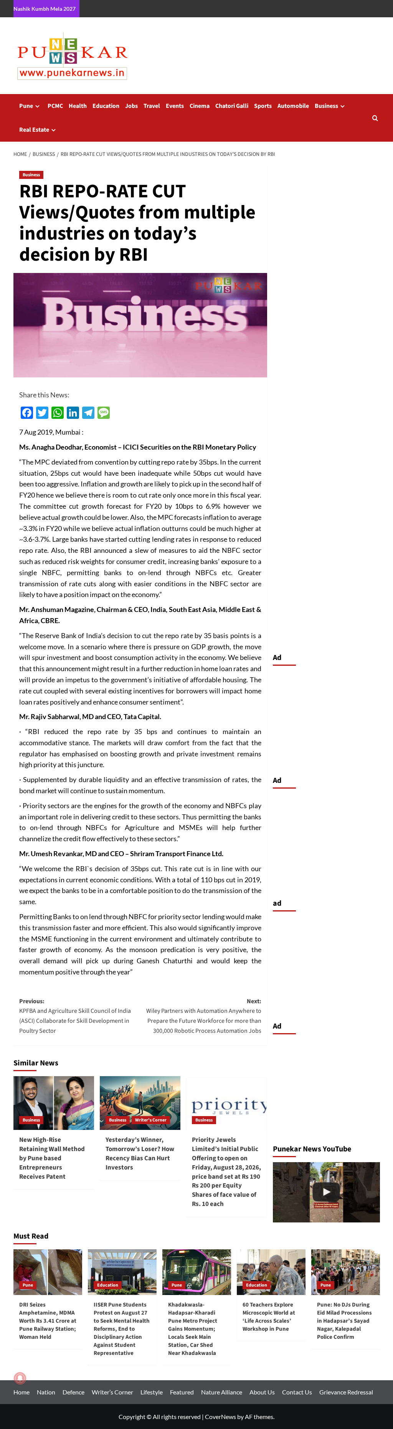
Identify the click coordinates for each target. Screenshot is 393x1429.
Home (21, 1392)
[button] (375, 118)
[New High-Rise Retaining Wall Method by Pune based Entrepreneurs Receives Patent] (53, 1103)
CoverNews (220, 1416)
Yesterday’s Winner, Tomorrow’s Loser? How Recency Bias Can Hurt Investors (140, 1153)
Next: (203, 1016)
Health (78, 106)
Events (175, 106)
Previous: (75, 1016)
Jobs (131, 106)
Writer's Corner (151, 1120)
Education (105, 106)
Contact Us (297, 1392)
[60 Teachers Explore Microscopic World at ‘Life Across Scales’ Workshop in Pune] (271, 1272)
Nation (46, 1392)
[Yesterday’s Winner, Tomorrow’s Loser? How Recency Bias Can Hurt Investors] (140, 1103)
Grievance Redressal (346, 1392)
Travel (152, 106)
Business (326, 106)
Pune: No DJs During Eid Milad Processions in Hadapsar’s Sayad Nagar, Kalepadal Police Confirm (344, 1321)
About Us (262, 1392)
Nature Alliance (221, 1392)
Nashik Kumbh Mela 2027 (44, 8)
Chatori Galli (231, 106)
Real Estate (34, 130)
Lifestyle (151, 1392)
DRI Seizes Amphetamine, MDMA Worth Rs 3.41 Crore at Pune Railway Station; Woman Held (47, 1321)
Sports (263, 106)
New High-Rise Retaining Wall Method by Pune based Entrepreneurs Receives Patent (52, 1158)
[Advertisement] (326, 719)
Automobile (293, 106)
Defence (73, 1392)
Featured (182, 1392)
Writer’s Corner (112, 1392)
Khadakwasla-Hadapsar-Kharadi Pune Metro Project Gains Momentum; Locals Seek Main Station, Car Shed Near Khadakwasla (192, 1329)
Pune (26, 106)
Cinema (200, 106)
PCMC (55, 106)
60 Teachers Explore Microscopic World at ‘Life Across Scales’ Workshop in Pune (269, 1317)
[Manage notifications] (20, 1378)
